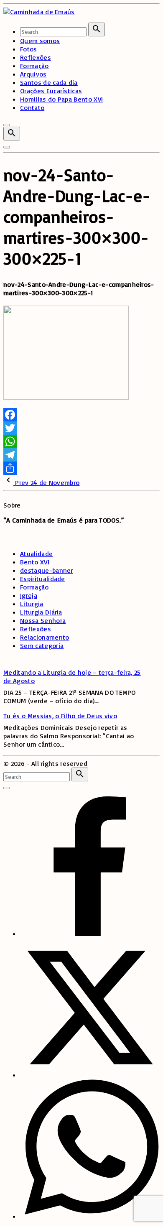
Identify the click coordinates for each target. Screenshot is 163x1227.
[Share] (81, 468)
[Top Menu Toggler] (6, 147)
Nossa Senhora (43, 620)
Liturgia (31, 603)
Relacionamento (44, 637)
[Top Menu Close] (6, 125)
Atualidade (36, 553)
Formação (34, 587)
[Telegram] (81, 455)
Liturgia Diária (41, 612)
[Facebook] (81, 414)
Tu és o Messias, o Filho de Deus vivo (60, 716)
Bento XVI (34, 562)
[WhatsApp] (81, 441)
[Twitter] (81, 428)
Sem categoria (42, 645)
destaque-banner (46, 570)
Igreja (28, 595)
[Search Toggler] (6, 788)
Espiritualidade (42, 578)
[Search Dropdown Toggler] (11, 133)
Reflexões (35, 629)
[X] (90, 1075)
